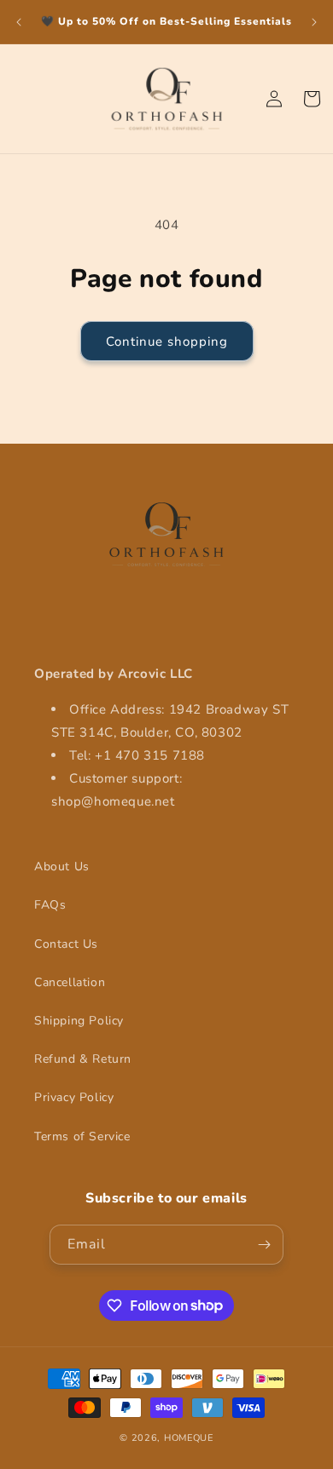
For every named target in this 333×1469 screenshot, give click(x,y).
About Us (62, 866)
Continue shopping (167, 341)
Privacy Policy (74, 1097)
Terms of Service (82, 1136)
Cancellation (69, 982)
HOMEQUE (188, 1438)
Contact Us (66, 944)
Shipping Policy (79, 1021)
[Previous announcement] (19, 22)
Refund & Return (82, 1059)
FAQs (50, 905)
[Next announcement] (314, 22)
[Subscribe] (264, 1245)
